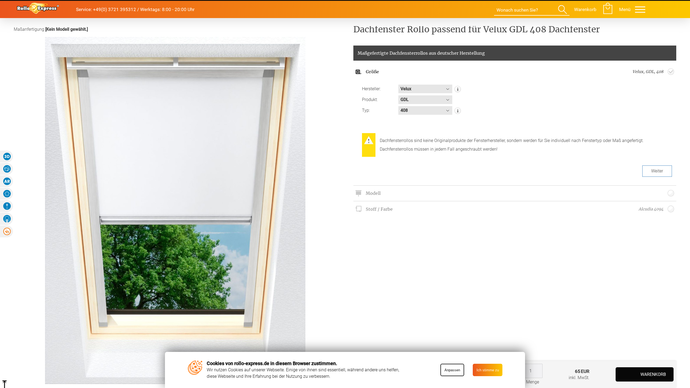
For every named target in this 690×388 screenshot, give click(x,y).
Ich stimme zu (488, 370)
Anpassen (452, 370)
